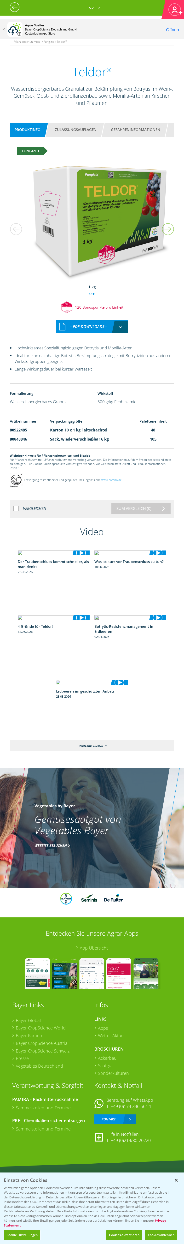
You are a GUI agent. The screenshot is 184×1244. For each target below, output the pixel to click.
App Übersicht (94, 948)
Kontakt (108, 1119)
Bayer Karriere (30, 1035)
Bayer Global (28, 1020)
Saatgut (105, 1065)
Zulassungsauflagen (76, 129)
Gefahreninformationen (135, 129)
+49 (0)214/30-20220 (131, 1140)
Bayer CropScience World (41, 1028)
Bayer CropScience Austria (42, 1043)
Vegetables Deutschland (39, 1066)
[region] (92, 1208)
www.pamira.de (111, 480)
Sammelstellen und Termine (43, 1108)
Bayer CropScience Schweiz (42, 1051)
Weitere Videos (91, 745)
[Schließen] (3, 29)
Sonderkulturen (113, 1073)
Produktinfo (27, 129)
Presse (22, 1058)
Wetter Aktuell (112, 1035)
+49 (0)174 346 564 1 (131, 1106)
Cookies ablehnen (161, 1235)
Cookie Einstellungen (22, 1235)
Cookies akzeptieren (124, 1235)
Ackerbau (107, 1058)
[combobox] (92, 326)
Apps (103, 1028)
